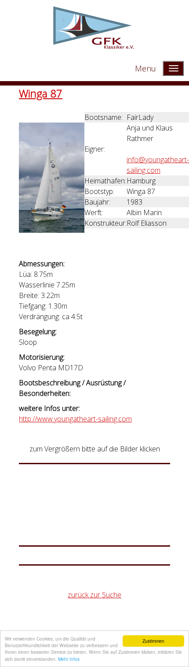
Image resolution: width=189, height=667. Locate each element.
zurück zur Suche (94, 595)
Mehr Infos (69, 659)
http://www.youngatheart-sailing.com (75, 419)
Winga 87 (40, 93)
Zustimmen (153, 640)
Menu (145, 68)
